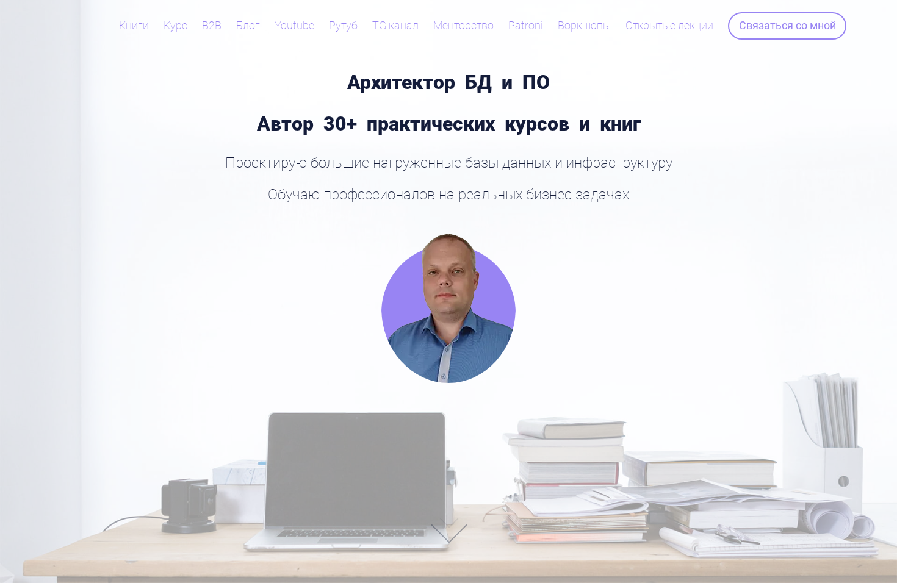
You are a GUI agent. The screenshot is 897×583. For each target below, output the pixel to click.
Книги (134, 26)
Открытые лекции (669, 26)
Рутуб (343, 26)
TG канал (395, 26)
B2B (212, 26)
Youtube (294, 26)
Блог (248, 26)
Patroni (525, 26)
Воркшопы (584, 26)
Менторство (463, 26)
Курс (175, 26)
